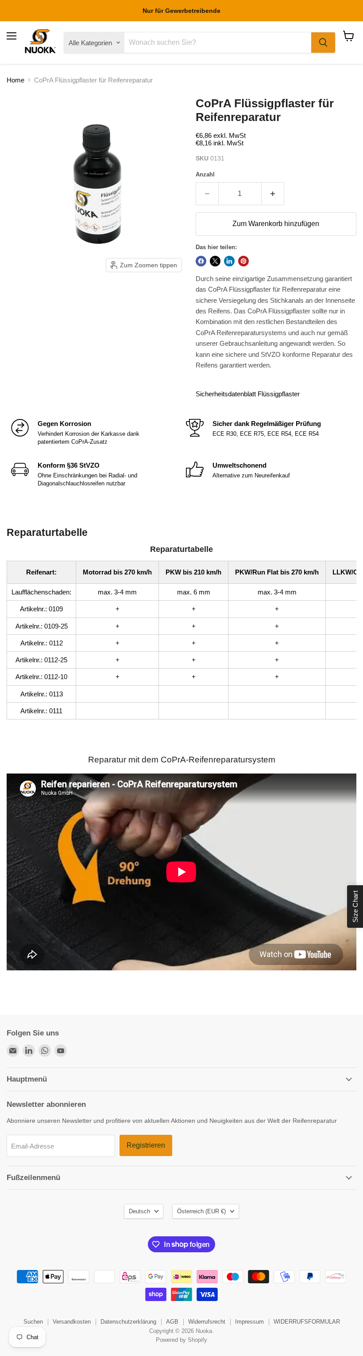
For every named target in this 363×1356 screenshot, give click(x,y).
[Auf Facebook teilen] (201, 261)
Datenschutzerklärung (128, 1321)
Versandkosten (72, 1321)
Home (15, 80)
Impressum (249, 1321)
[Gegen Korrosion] (94, 432)
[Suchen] (323, 42)
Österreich (201, 1211)
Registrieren (146, 1145)
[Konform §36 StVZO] (94, 474)
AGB (172, 1321)
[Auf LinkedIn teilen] (229, 261)
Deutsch (139, 1211)
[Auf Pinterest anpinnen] (243, 261)
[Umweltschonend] (269, 474)
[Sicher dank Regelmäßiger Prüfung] (269, 432)
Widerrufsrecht (206, 1321)
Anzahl (205, 174)
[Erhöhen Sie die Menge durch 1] (273, 193)
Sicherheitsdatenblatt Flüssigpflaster (248, 394)
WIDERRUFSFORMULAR (307, 1321)
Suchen (33, 1321)
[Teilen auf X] (215, 261)
